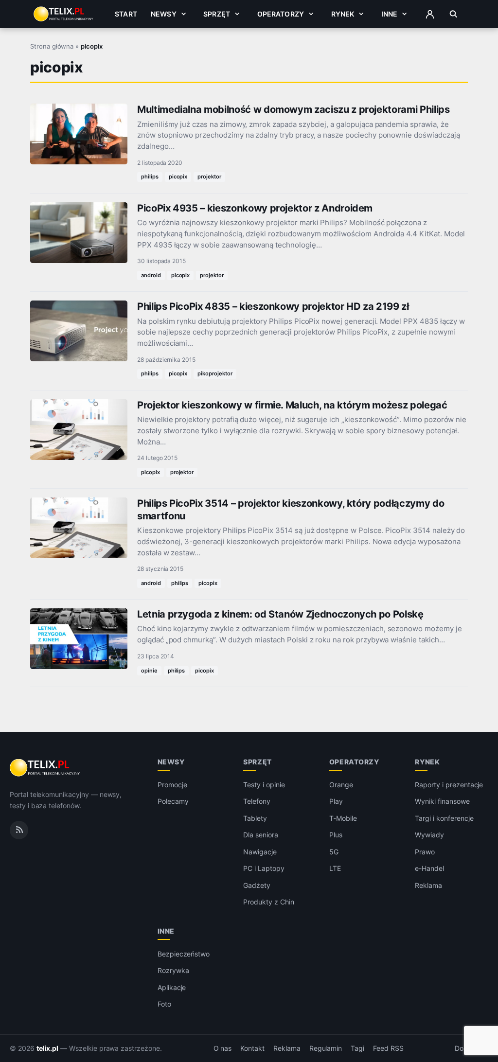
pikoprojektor (214, 373)
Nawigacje (260, 852)
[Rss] (19, 830)
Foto (164, 1004)
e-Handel (429, 868)
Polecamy (173, 801)
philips (150, 176)
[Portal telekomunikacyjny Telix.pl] (45, 768)
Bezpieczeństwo (184, 954)
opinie (149, 670)
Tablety (255, 818)
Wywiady (429, 835)
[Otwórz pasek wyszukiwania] (453, 14)
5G (333, 852)
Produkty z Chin (268, 902)
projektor (209, 176)
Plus (335, 835)
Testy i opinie (264, 784)
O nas (222, 1048)
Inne (389, 14)
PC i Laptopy (263, 868)
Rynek (343, 14)
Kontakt (252, 1048)
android (151, 275)
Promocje (172, 784)
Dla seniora (260, 835)
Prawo (425, 852)
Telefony (256, 801)
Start (126, 14)
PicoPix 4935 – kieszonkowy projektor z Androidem (255, 208)
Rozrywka (173, 970)
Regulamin (325, 1048)
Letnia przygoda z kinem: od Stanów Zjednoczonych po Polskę (280, 614)
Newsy (164, 14)
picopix (178, 176)
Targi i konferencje (444, 818)
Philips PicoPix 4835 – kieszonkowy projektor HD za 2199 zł (273, 306)
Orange (341, 784)
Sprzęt (216, 14)
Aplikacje (172, 987)
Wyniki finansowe (442, 801)
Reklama (428, 885)
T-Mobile (343, 818)
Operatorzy (280, 14)
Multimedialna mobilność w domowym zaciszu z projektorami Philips (293, 109)
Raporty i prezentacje (449, 784)
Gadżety (256, 885)
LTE (335, 868)
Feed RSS (388, 1048)
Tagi (357, 1048)
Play (336, 801)
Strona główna (51, 46)
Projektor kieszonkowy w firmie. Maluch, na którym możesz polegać (292, 405)
